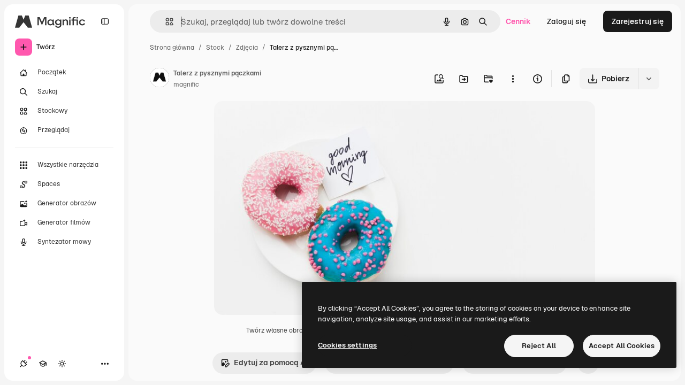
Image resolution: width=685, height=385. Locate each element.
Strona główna (172, 47)
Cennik (518, 21)
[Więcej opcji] (512, 78)
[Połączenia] (23, 363)
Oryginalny (288, 122)
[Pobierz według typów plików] (648, 78)
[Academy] (42, 363)
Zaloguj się (566, 21)
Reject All (539, 345)
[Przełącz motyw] (62, 363)
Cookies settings (347, 345)
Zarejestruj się (638, 21)
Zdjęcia (247, 47)
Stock (215, 47)
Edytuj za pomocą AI (271, 362)
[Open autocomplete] (165, 22)
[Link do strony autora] (159, 79)
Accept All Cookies (621, 345)
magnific (186, 84)
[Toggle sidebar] (104, 21)
